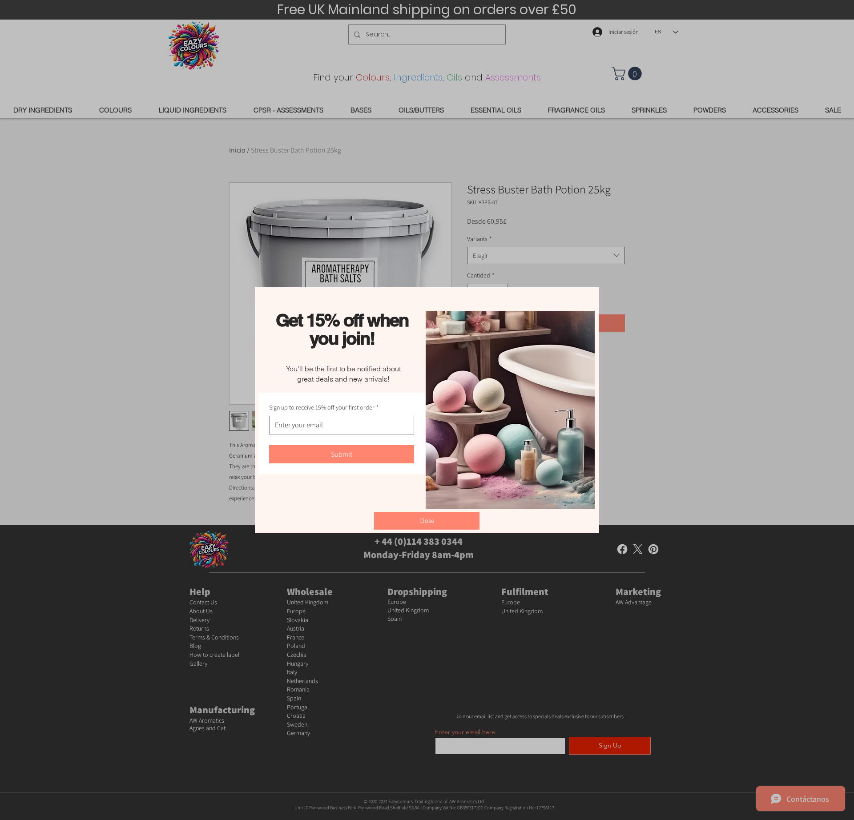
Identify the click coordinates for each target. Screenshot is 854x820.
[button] (426, 521)
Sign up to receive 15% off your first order (324, 407)
